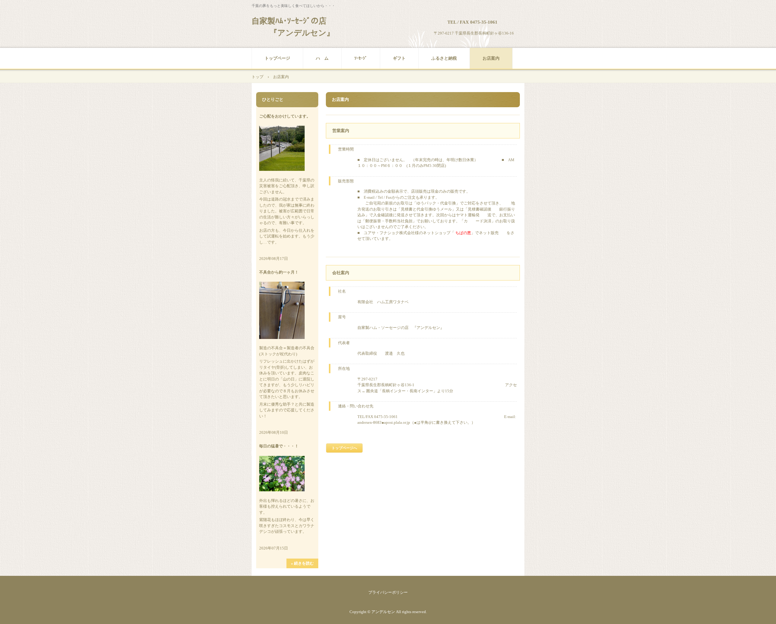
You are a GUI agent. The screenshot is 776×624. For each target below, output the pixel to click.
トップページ (277, 58)
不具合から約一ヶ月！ (279, 272)
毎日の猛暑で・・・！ (279, 446)
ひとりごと (272, 99)
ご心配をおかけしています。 (284, 116)
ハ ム (322, 58)
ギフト (399, 58)
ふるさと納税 (444, 58)
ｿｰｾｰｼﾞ (360, 58)
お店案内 (491, 58)
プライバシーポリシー (388, 592)
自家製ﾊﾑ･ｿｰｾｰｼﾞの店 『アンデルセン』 (293, 27)
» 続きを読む (302, 563)
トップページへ (344, 448)
